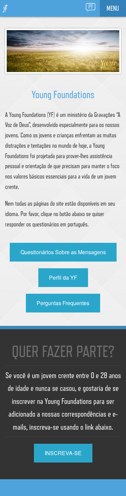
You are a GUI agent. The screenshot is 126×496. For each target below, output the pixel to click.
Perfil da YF (63, 277)
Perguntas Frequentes (63, 303)
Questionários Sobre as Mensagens (63, 252)
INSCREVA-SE (63, 453)
